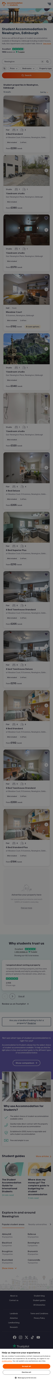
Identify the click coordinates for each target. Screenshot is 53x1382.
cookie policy (7, 1361)
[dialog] (26, 1365)
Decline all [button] (26, 1372)
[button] (26, 1377)
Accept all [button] (26, 1366)
